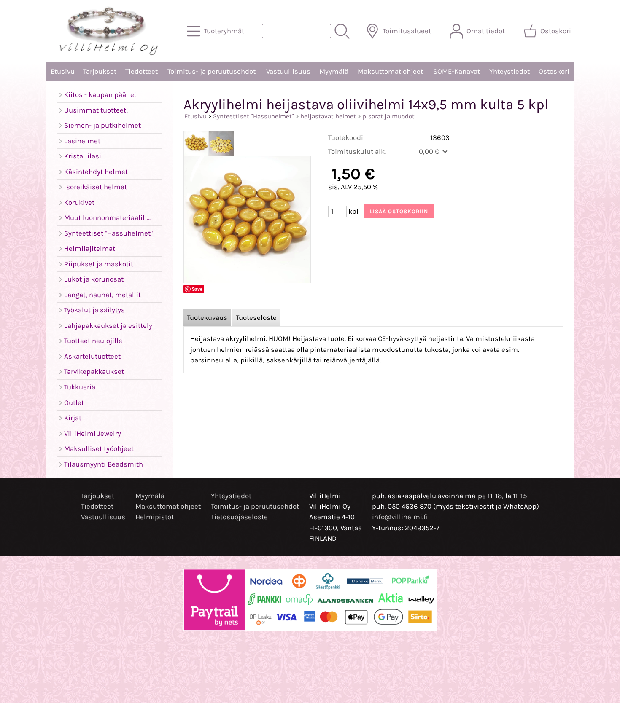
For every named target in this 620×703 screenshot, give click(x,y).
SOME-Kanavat (456, 71)
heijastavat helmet (328, 116)
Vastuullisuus (288, 71)
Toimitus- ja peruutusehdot (211, 71)
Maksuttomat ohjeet (390, 71)
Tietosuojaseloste (239, 517)
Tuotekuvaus (207, 318)
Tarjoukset (99, 71)
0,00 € (430, 152)
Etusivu (63, 71)
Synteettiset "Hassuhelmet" (253, 116)
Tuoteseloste (256, 318)
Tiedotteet (141, 71)
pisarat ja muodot (388, 116)
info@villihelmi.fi (400, 517)
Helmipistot (154, 517)
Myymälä (333, 71)
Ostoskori (554, 71)
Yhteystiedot (509, 71)
